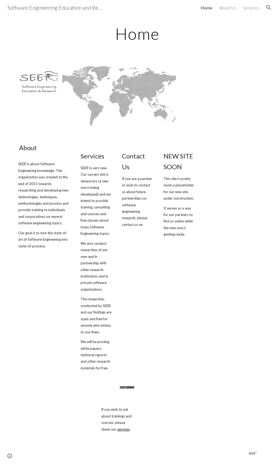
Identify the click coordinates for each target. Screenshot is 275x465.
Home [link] (206, 7)
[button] (268, 7)
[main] (137, 34)
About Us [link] (227, 7)
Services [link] (251, 7)
